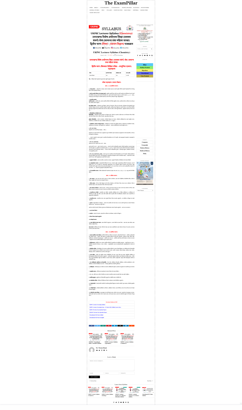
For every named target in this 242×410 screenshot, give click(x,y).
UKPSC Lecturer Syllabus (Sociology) (107, 395)
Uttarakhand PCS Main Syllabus (147, 395)
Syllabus (110, 55)
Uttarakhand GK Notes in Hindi (96, 315)
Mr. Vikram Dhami (120, 55)
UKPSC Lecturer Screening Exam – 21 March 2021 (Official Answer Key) (105, 307)
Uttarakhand (145, 73)
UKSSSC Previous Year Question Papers (98, 312)
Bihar (144, 65)
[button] (151, 48)
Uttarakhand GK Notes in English (96, 317)
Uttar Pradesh (145, 76)
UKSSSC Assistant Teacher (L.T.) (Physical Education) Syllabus (120, 395)
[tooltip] (91, 325)
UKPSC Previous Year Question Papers (97, 309)
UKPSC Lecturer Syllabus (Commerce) (127, 342)
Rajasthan (145, 70)
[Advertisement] (121, 20)
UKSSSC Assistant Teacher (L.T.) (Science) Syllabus (134, 395)
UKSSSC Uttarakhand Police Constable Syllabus (95, 342)
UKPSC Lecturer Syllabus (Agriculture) (111, 342)
